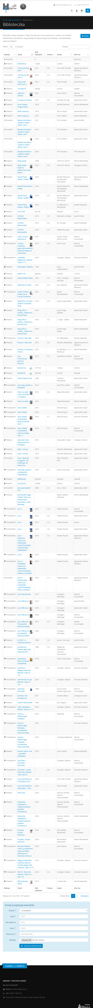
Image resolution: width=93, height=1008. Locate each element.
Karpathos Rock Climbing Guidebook (23, 661)
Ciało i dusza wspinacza (23, 237)
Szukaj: (65, 46)
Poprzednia (65, 896)
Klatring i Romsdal (21, 690)
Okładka (12, 940)
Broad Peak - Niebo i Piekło (23, 178)
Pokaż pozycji (13, 46)
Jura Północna (23, 601)
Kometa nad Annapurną (22, 697)
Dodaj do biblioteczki (32, 946)
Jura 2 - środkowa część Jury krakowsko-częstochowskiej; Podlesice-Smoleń (25, 567)
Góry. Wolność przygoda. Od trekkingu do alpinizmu (23, 461)
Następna (85, 896)
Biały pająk (22, 161)
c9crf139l (21, 211)
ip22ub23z (22, 483)
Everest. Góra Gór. (25, 342)
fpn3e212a (22, 368)
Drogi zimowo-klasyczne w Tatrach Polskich (24, 294)
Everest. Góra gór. (25, 338)
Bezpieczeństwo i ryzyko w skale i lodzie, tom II (24, 144)
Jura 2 (20, 554)
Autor (59, 54)
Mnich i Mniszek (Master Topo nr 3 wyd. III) (25, 874)
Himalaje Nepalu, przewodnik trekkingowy (24, 472)
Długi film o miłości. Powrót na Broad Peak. (25, 312)
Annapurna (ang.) (25, 100)
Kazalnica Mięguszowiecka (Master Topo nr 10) (24, 671)
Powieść (9, 64)
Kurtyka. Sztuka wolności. (24, 840)
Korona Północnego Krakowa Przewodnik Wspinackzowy (23, 742)
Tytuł (20, 54)
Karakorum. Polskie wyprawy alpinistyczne (24, 649)
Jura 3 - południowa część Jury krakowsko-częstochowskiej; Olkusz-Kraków (24, 584)
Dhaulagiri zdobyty (25, 267)
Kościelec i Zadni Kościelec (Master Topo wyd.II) (25, 772)
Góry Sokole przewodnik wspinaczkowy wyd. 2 (23, 420)
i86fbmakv (22, 479)
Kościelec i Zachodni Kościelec (22, 762)
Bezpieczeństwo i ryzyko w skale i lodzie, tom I (24, 122)
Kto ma (77, 54)
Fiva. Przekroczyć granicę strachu (22, 360)
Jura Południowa (24, 594)
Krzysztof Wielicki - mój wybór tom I (25, 780)
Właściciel (11, 934)
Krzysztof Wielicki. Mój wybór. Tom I (25, 787)
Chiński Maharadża (22, 217)
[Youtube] (77, 10)
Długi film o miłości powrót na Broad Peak (25, 303)
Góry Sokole (22, 408)
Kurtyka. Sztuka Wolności (21, 832)
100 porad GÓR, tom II (22, 83)
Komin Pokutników (25, 702)
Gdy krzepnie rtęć (25, 378)
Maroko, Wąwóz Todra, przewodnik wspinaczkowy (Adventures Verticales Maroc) (25, 851)
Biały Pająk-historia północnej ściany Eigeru (24, 169)
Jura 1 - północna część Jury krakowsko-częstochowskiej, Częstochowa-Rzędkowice (24, 542)
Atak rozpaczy (23, 111)
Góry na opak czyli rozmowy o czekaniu (23, 394)
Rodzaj (7, 54)
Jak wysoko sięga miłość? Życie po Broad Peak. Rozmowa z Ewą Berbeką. (24, 500)
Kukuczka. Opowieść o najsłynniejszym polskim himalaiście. (24, 807)
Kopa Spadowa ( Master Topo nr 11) (25, 708)
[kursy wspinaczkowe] (15, 8)
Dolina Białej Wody (25, 278)
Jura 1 (20, 509)
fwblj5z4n (21, 373)
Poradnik (9, 59)
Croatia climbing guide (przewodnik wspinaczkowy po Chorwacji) (25, 248)
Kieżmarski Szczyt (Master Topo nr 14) (25, 682)
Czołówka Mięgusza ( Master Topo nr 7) (25, 259)
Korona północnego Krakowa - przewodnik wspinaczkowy (23, 728)
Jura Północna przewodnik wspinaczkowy (23, 633)
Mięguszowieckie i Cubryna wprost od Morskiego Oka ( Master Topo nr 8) (25, 864)
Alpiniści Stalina (21, 94)
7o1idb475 (22, 89)
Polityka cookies (19, 981)
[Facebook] (72, 10)
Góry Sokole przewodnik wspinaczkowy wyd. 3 (23, 432)
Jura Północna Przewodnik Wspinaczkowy (23, 624)
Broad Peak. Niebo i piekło (23, 196)
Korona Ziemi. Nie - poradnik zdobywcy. (25, 753)
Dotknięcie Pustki (24, 285)
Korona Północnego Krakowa (22, 716)
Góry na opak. (23, 401)
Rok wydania (38, 53)
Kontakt (6, 981)
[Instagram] (82, 10)
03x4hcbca (22, 64)
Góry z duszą (23, 449)
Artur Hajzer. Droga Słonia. (23, 105)
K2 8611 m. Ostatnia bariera (24, 641)
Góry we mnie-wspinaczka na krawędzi (23, 442)
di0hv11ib (22, 273)
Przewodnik (11, 243)
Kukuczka (21, 793)
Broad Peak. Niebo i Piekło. (23, 206)
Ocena (49, 54)
